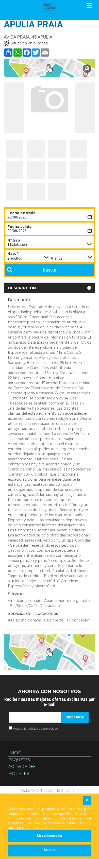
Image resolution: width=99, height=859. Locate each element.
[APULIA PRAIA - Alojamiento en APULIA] (14, 149)
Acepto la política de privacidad (35, 728)
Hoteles (18, 773)
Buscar (49, 270)
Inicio (15, 752)
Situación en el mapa (29, 43)
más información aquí (39, 828)
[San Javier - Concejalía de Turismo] (49, 7)
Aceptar (49, 850)
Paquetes (19, 759)
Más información (49, 835)
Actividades (22, 766)
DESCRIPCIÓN (22, 287)
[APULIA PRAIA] (49, 68)
